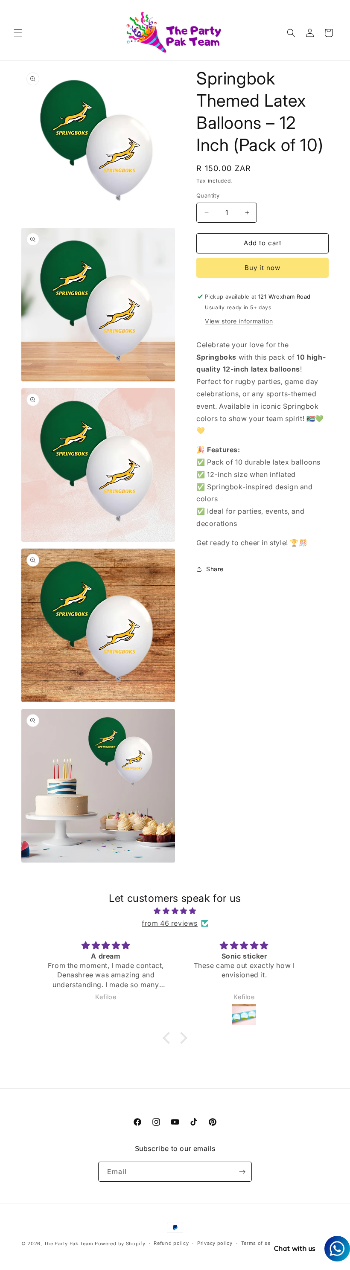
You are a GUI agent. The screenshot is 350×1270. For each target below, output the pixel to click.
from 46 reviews (170, 923)
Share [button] (215, 569)
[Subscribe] (242, 1172)
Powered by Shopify (120, 1244)
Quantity (207, 195)
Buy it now (262, 268)
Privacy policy (215, 1243)
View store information (239, 321)
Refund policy (171, 1243)
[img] (175, 911)
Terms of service (262, 1243)
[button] (18, 32)
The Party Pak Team (68, 1244)
